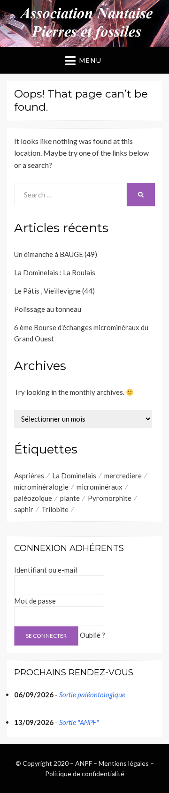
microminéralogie (41, 487)
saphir (23, 509)
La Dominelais (74, 475)
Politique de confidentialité (84, 774)
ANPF (83, 763)
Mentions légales (124, 763)
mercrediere (123, 475)
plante (70, 498)
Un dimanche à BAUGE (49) (55, 254)
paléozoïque (33, 498)
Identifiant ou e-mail (45, 570)
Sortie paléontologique (92, 694)
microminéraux (100, 487)
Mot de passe (35, 601)
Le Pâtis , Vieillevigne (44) (54, 291)
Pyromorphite (109, 498)
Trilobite (55, 509)
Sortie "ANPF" (79, 722)
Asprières (29, 475)
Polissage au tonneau (47, 309)
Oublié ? (92, 635)
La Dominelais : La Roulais (54, 272)
